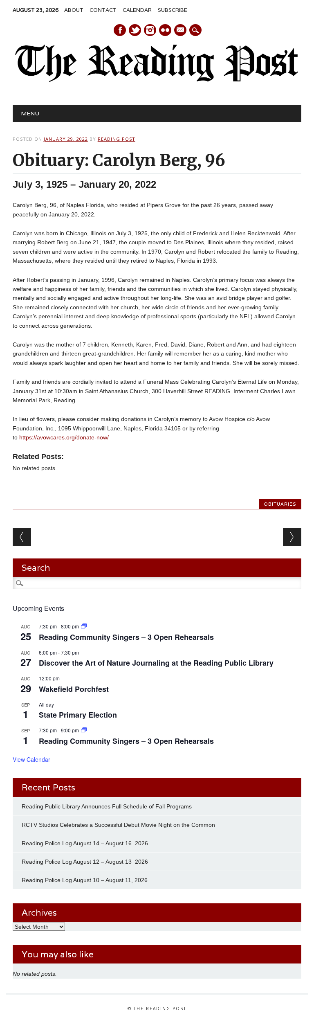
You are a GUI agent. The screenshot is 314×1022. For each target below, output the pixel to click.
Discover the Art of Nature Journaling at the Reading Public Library (156, 662)
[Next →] (292, 537)
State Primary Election (78, 714)
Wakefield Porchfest (74, 689)
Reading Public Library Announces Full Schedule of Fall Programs (107, 806)
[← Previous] (22, 537)
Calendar (137, 10)
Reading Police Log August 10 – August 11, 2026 (85, 880)
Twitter (135, 30)
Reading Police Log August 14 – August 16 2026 (85, 843)
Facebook (120, 30)
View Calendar (31, 759)
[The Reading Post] (157, 80)
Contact (103, 10)
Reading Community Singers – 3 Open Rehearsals (126, 637)
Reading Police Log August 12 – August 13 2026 (85, 861)
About (73, 10)
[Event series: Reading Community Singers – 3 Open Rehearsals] (84, 626)
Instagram (150, 30)
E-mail (180, 30)
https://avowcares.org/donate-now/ (64, 437)
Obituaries (280, 504)
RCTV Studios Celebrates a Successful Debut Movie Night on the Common (118, 825)
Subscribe (172, 10)
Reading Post (116, 139)
